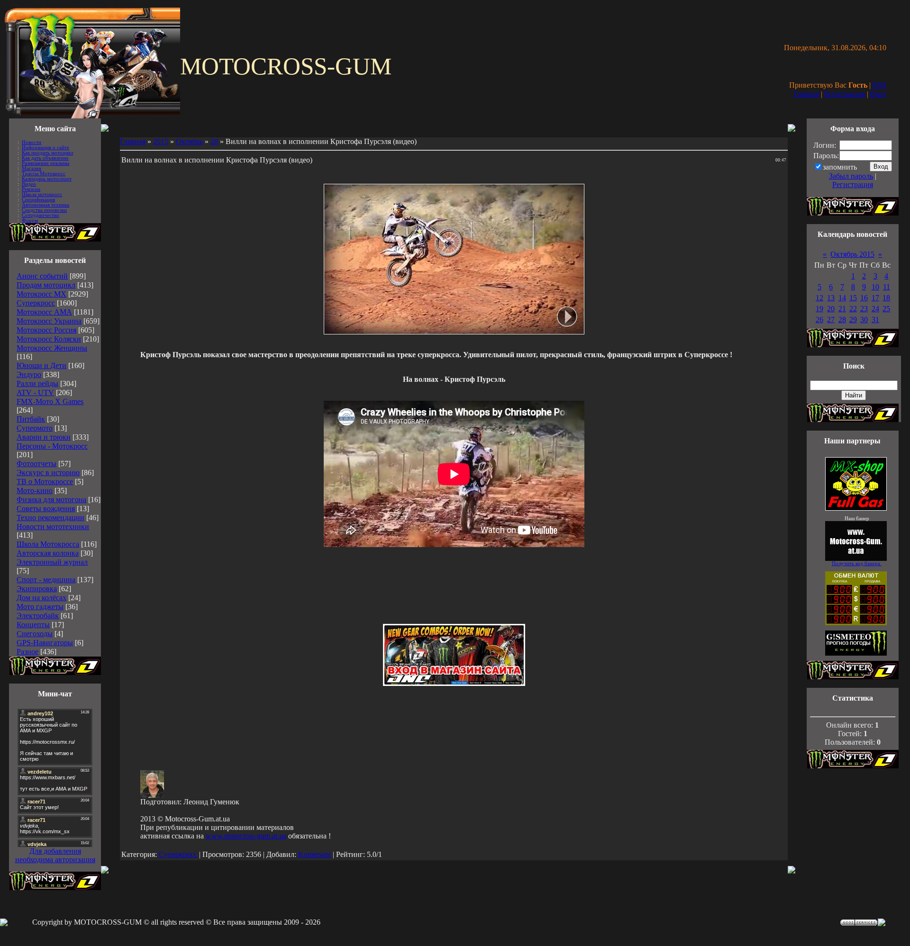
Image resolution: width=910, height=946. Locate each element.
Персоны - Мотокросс (52, 446)
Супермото (35, 428)
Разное (27, 652)
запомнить (840, 167)
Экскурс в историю (48, 472)
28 (214, 141)
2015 (160, 141)
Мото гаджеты (40, 607)
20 (831, 309)
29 (853, 319)
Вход (878, 94)
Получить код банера (857, 563)
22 (853, 309)
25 (886, 309)
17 (875, 298)
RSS (879, 85)
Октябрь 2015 (852, 254)
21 (842, 309)
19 (819, 309)
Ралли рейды (37, 383)
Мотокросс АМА (44, 312)
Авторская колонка (48, 553)
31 (875, 319)
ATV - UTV (35, 392)
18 (886, 298)
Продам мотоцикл (46, 285)
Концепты (33, 625)
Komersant (314, 854)
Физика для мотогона (51, 500)
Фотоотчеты (36, 463)
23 (864, 309)
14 (842, 298)
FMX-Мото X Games (50, 401)
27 (831, 319)
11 (886, 287)
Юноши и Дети (41, 365)
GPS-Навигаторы (45, 643)
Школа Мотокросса (48, 544)
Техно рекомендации (50, 518)
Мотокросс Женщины (52, 348)
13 (831, 298)
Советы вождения (46, 509)
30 (864, 319)
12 (819, 298)
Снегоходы (35, 634)
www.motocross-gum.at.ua (246, 836)
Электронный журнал (52, 562)
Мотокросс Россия (46, 330)
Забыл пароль (851, 176)
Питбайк (31, 419)
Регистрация (844, 94)
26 (819, 319)
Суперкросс (36, 303)
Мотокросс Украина (49, 321)
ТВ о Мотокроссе (45, 482)
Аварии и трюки (44, 437)
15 (853, 298)
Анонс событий (42, 276)
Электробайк (38, 616)
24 (875, 309)
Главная (806, 94)
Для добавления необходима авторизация (55, 855)
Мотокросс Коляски (49, 339)
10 (875, 287)
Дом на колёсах (41, 598)
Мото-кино (35, 491)
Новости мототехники (53, 527)
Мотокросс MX (41, 294)
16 (864, 298)
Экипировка (37, 589)
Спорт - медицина (46, 580)
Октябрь (189, 141)
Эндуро (29, 374)
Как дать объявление (45, 158)
